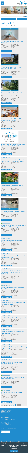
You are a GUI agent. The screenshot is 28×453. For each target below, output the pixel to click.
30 (13, 405)
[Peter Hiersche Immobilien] (10, 441)
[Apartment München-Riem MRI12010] (5, 375)
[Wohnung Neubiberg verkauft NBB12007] (5, 359)
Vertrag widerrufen (5, 431)
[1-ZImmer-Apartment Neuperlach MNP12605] (9, 142)
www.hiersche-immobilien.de (10, 428)
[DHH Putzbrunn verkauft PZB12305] (5, 253)
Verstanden (14, 451)
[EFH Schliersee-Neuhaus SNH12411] (9, 183)
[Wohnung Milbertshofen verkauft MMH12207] (6, 285)
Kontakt (25, 19)
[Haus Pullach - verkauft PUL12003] (5, 390)
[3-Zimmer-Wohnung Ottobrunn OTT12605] (9, 90)
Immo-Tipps (20, 19)
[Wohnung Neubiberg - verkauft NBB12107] (5, 315)
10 (10, 405)
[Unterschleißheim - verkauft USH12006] (5, 344)
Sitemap (3, 438)
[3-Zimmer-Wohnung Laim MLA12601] (9, 116)
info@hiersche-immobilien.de (10, 427)
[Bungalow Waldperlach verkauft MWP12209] (6, 238)
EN (26, 16)
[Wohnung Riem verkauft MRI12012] (5, 329)
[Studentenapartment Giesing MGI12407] (9, 39)
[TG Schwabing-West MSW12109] (9, 209)
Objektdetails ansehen (7, 51)
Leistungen (13, 19)
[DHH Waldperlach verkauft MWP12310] (6, 268)
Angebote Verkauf (5, 19)
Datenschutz (4, 435)
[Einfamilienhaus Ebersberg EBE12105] (5, 300)
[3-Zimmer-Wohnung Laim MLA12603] (5, 157)
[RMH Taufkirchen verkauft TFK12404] (5, 223)
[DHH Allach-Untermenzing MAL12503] (9, 65)
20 (11, 405)
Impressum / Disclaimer (6, 437)
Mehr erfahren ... (14, 448)
